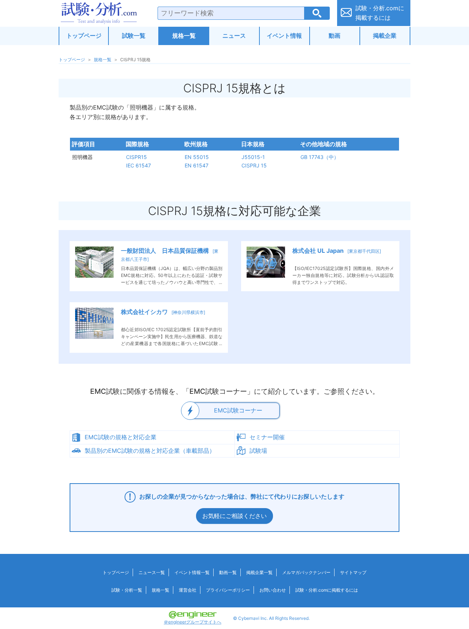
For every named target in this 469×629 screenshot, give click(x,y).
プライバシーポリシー (228, 590)
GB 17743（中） (319, 157)
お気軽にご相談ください (234, 515)
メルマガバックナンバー (306, 572)
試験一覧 (133, 35)
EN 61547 (196, 165)
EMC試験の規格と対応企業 (120, 437)
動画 (334, 35)
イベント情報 (284, 35)
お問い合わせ (272, 590)
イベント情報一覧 (192, 572)
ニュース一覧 (152, 572)
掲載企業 (384, 35)
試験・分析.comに (379, 12)
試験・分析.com (99, 13)
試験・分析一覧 (126, 590)
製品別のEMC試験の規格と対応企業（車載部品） (150, 450)
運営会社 (187, 590)
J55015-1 (253, 157)
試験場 (258, 450)
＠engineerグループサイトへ (192, 622)
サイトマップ (353, 572)
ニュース (234, 35)
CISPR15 (136, 157)
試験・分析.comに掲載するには (326, 590)
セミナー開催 (267, 437)
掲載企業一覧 (259, 572)
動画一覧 (228, 572)
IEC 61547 (138, 165)
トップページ (83, 35)
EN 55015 (197, 157)
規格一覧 (184, 35)
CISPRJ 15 (254, 165)
